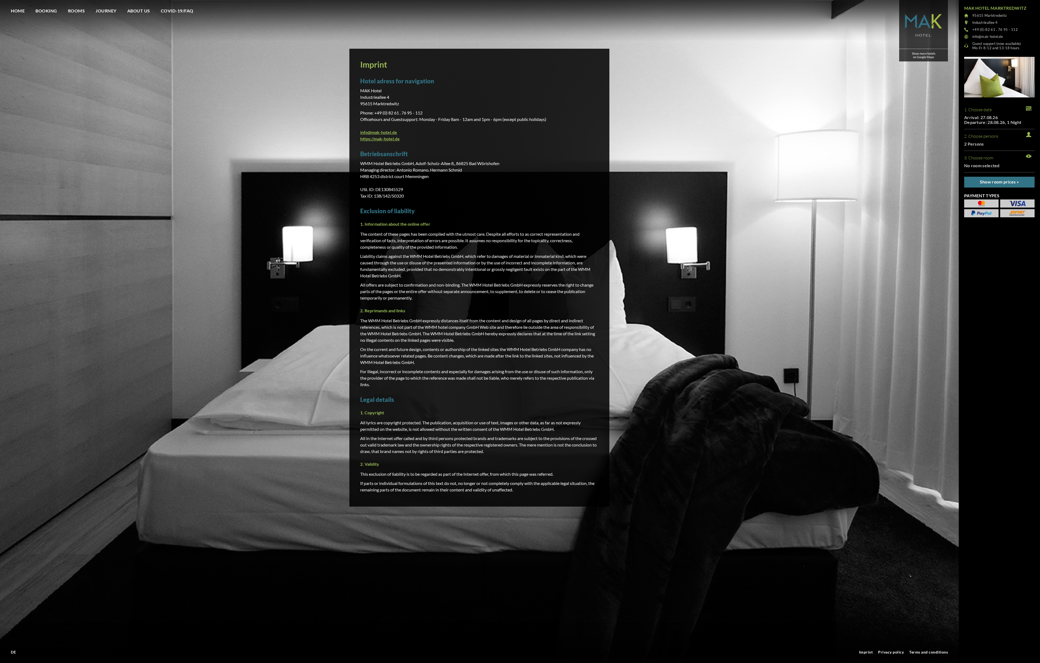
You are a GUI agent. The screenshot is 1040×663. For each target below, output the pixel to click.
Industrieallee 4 (985, 22)
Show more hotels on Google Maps (923, 55)
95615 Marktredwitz (989, 15)
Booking (46, 10)
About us (138, 10)
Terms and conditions (928, 652)
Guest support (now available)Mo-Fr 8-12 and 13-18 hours (996, 45)
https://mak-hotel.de (380, 138)
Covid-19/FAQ (177, 10)
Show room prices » (999, 181)
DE (13, 652)
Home (18, 10)
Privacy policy (891, 652)
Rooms (76, 10)
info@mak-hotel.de (378, 132)
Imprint (866, 652)
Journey (106, 10)
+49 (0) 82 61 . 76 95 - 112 (995, 29)
